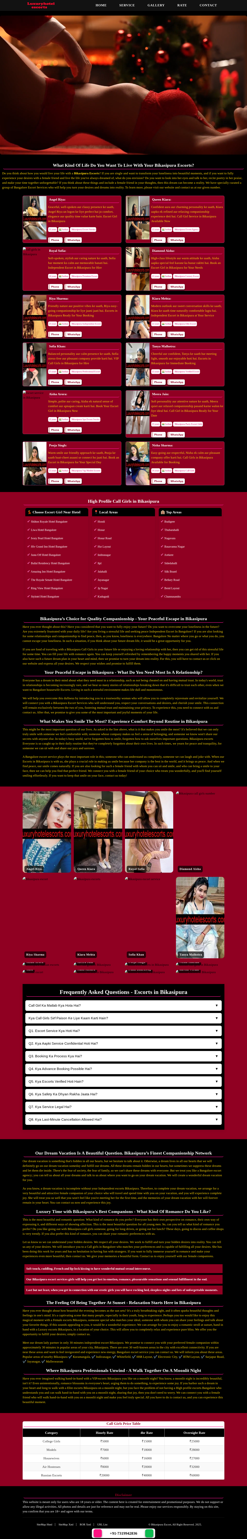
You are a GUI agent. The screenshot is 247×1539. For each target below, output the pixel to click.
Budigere (168, 521)
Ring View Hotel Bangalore (45, 588)
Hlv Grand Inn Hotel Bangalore (47, 546)
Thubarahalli (170, 530)
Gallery (156, 5)
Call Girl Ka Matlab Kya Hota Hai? (55, 1005)
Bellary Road (170, 580)
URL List (102, 1524)
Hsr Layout (102, 546)
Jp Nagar (101, 588)
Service (127, 5)
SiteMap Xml (66, 1524)
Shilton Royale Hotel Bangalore (47, 521)
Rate (182, 5)
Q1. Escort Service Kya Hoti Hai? (54, 1031)
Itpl (97, 563)
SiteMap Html (44, 1524)
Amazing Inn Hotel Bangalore (46, 571)
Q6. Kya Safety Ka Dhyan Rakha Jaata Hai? (63, 1094)
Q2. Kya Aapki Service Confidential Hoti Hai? (63, 1043)
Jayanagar (101, 580)
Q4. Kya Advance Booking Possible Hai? (60, 1069)
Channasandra (171, 596)
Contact (208, 5)
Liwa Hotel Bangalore (41, 530)
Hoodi (99, 521)
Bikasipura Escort (161, 1524)
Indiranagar (102, 555)
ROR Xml (85, 1524)
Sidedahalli (169, 563)
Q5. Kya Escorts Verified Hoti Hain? (56, 1081)
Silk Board (169, 571)
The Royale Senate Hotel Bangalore (49, 580)
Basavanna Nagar (173, 546)
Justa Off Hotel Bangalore (44, 555)
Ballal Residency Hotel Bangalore (48, 563)
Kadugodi (101, 596)
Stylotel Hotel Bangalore (43, 596)
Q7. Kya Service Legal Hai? (50, 1107)
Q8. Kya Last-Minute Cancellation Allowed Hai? (65, 1119)
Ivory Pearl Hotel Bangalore (45, 538)
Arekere (167, 555)
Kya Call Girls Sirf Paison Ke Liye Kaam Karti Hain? (68, 1018)
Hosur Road (103, 538)
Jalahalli (100, 571)
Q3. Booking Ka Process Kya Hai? (55, 1056)
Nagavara (168, 538)
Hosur (99, 530)
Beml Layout (170, 588)
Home (101, 5)
